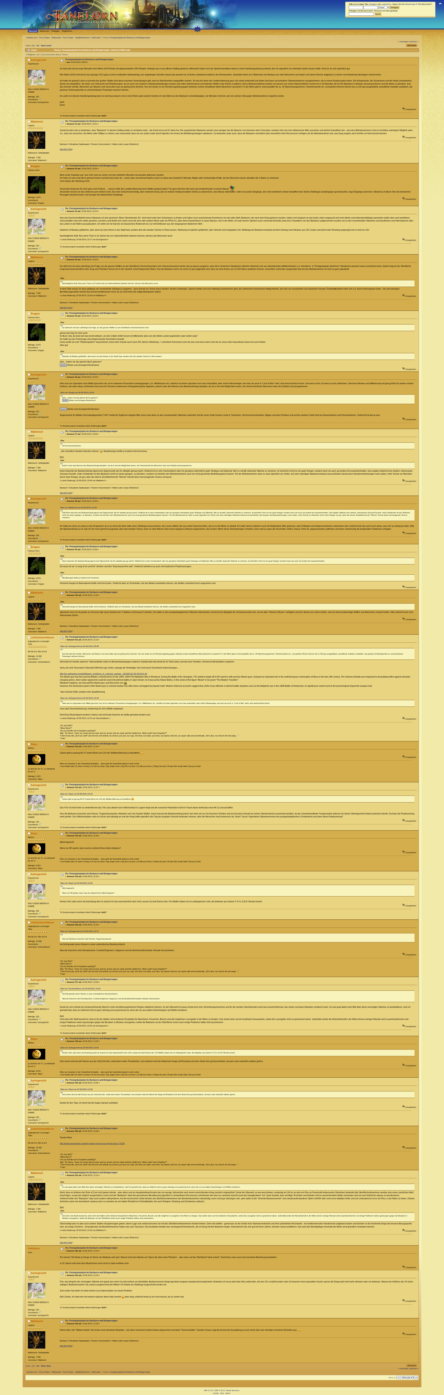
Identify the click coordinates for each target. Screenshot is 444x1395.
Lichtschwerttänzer (42, 637)
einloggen (373, 4)
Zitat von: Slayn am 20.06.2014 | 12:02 (76, 1089)
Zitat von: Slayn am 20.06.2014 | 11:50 (76, 883)
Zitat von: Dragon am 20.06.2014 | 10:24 (77, 392)
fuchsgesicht (38, 59)
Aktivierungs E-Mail (413, 4)
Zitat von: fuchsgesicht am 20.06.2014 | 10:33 (79, 698)
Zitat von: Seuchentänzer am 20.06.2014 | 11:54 (80, 989)
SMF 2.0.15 (208, 1390)
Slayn (34, 744)
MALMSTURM (66, 149)
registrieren (386, 4)
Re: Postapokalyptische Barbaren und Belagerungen (91, 121)
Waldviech (37, 121)
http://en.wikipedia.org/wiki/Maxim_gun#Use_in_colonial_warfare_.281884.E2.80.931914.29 (103, 674)
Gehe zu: (392, 1378)
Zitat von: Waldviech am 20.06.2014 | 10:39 (78, 508)
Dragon (35, 166)
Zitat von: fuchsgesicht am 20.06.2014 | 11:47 (79, 931)
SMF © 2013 (220, 1390)
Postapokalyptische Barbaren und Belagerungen (89, 59)
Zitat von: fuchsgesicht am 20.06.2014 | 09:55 (79, 646)
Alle (37, 46)
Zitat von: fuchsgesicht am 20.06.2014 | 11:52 (79, 1048)
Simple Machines (232, 1390)
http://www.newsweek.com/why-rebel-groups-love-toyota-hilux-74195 (92, 1143)
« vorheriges (403, 42)
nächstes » (414, 42)
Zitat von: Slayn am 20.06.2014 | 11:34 (76, 794)
